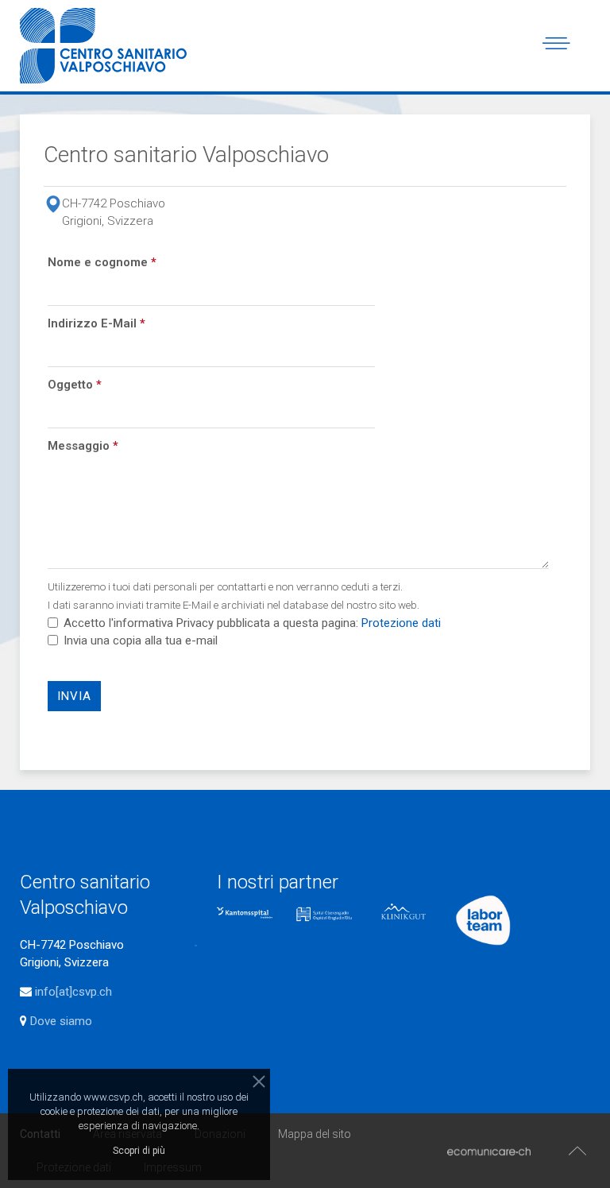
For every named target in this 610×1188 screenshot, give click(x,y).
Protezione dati (401, 623)
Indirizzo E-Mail (96, 323)
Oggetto (75, 384)
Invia (74, 696)
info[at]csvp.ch (73, 992)
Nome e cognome (102, 262)
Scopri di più (139, 1150)
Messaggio (83, 446)
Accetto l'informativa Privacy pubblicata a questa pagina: (250, 623)
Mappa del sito (314, 1134)
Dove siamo (59, 1021)
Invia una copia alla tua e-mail (141, 640)
